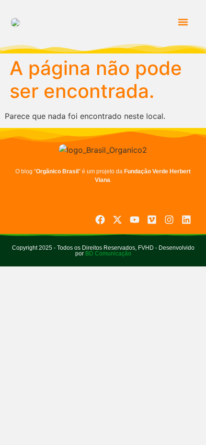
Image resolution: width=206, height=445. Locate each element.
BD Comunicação (107, 253)
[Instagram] (169, 219)
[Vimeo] (152, 219)
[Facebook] (100, 219)
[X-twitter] (117, 219)
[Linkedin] (186, 219)
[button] (183, 22)
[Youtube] (134, 219)
